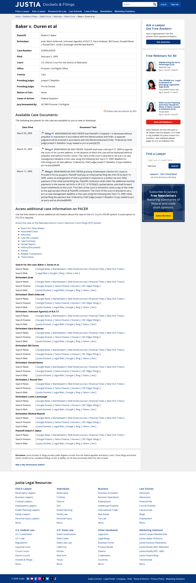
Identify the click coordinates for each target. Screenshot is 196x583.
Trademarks (104, 555)
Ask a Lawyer (39, 11)
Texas (60, 559)
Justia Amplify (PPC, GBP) (151, 551)
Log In (164, 4)
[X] (51, 578)
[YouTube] (31, 578)
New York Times (115, 268)
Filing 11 (49, 133)
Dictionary (144, 492)
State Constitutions (66, 534)
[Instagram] (39, 578)
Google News (43, 268)
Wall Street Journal (77, 268)
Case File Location (30, 237)
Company (121, 579)
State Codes (63, 538)
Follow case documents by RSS (121, 111)
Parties (24, 250)
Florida (60, 551)
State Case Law (64, 542)
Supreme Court (23, 546)
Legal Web (42, 273)
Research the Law (57, 11)
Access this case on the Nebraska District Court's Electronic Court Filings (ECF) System (58, 222)
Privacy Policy (157, 579)
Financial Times (96, 268)
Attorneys (26, 234)
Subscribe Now (163, 215)
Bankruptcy (62, 492)
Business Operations (108, 497)
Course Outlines (147, 505)
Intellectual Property (108, 505)
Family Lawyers (22, 514)
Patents (102, 551)
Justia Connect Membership (153, 534)
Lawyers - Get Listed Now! (163, 174)
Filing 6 (49, 171)
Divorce (60, 501)
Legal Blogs (104, 538)
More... (18, 522)
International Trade (108, 510)
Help (129, 579)
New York (61, 555)
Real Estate (103, 514)
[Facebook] (35, 578)
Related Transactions (31, 253)
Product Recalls (105, 546)
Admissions (145, 497)
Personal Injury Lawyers (27, 518)
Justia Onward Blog (149, 555)
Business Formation (108, 492)
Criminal (61, 497)
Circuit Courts (22, 551)
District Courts (22, 555)
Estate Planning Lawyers (27, 510)
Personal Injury (64, 518)
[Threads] (43, 578)
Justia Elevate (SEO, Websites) (154, 546)
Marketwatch (59, 268)
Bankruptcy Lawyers (25, 492)
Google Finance (44, 286)
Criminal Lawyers (23, 501)
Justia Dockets (44, 290)
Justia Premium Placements (153, 542)
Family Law (62, 514)
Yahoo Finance (62, 286)
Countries (103, 559)
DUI (59, 505)
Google (53, 273)
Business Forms (106, 542)
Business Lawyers (24, 497)
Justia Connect (95, 579)
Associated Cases (29, 231)
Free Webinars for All (161, 55)
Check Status (27, 257)
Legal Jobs (103, 534)
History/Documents (30, 247)
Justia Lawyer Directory (151, 538)
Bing (61, 273)
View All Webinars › (163, 122)
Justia (21, 579)
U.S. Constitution (23, 534)
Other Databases (108, 530)
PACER (18, 217)
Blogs (142, 514)
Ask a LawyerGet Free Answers (159, 26)
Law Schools (75, 11)
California (61, 546)
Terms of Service (141, 579)
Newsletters (106, 11)
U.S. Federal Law (25, 530)
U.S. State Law (65, 530)
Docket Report (28, 244)
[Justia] (28, 4)
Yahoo (69, 273)
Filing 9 (49, 149)
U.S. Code (20, 538)
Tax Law (102, 518)
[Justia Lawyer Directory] (55, 578)
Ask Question (163, 42)
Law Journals (145, 510)
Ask (76, 273)
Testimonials (145, 559)
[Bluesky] (47, 578)
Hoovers (75, 286)
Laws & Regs (91, 11)
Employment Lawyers (26, 505)
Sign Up (174, 4)
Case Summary (28, 241)
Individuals (63, 488)
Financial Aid (145, 501)
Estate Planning (64, 510)
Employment (104, 501)
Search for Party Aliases (33, 228)
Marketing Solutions (125, 11)
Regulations (21, 542)
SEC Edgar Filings (90, 286)
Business (103, 488)
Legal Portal (109, 579)
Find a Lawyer (22, 11)
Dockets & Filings (23, 559)
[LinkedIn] (28, 578)
